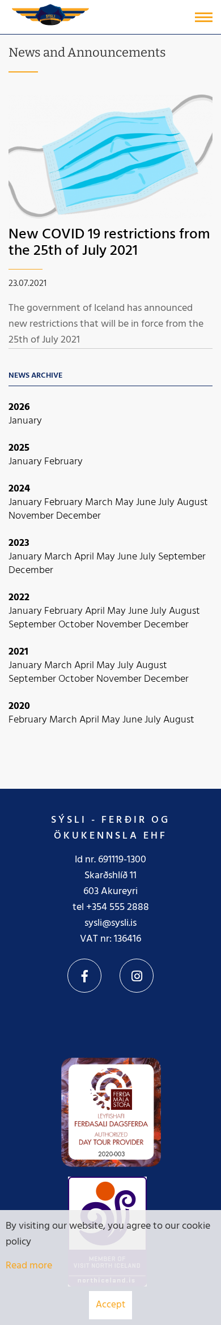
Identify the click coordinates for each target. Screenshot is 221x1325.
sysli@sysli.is (110, 923)
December (78, 516)
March (100, 502)
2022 (18, 597)
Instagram (137, 976)
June (147, 502)
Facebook (84, 976)
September (182, 557)
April (85, 557)
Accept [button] (110, 1305)
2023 (18, 543)
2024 (19, 489)
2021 (18, 652)
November (32, 516)
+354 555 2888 (117, 907)
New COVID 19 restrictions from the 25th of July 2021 (109, 243)
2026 (19, 407)
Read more (29, 1266)
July (167, 502)
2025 (18, 448)
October (77, 625)
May (125, 502)
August (192, 502)
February (63, 462)
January (25, 421)
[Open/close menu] (203, 17)
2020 (19, 706)
